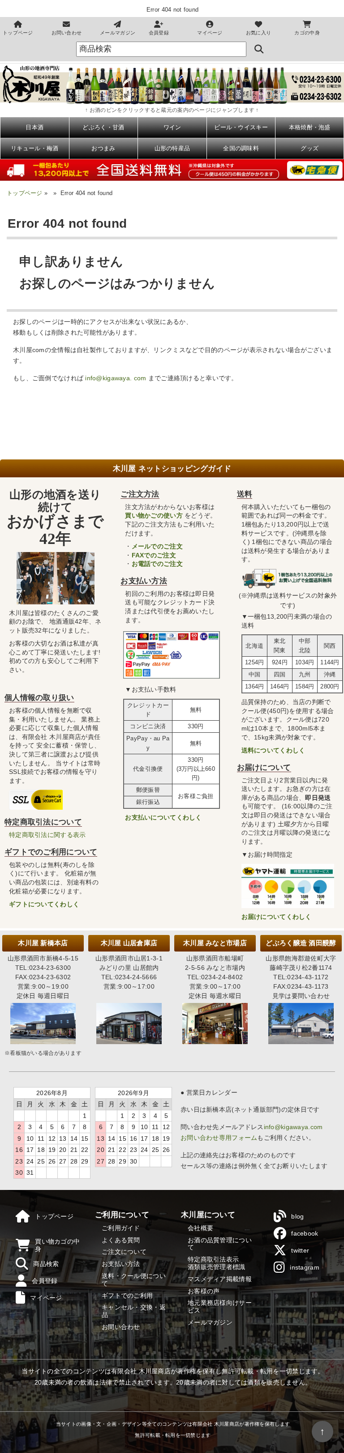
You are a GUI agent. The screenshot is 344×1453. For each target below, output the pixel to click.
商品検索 (46, 1263)
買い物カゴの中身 (57, 1245)
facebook (304, 1233)
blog (297, 1216)
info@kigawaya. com (115, 378)
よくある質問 (121, 1240)
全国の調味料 (241, 148)
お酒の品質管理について (220, 1243)
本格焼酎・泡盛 (310, 127)
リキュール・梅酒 (34, 148)
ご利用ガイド (121, 1228)
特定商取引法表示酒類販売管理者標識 (216, 1263)
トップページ (18, 32)
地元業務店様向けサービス (220, 1306)
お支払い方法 (121, 1263)
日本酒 (34, 127)
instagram (304, 1267)
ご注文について (124, 1251)
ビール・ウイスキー (241, 127)
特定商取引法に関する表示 (47, 834)
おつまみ (103, 148)
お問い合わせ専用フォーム (219, 1137)
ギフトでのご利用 (127, 1295)
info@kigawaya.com (293, 1126)
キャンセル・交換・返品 (134, 1311)
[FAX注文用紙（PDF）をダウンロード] (316, 96)
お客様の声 (203, 1291)
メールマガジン (117, 32)
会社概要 (200, 1228)
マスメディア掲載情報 (220, 1279)
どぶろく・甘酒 (103, 127)
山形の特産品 (172, 148)
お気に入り (258, 32)
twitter (300, 1250)
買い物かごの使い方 (154, 515)
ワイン (172, 127)
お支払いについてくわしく (163, 817)
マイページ (209, 32)
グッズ (309, 148)
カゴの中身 (306, 32)
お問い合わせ (67, 32)
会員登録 (159, 32)
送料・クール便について (134, 1279)
